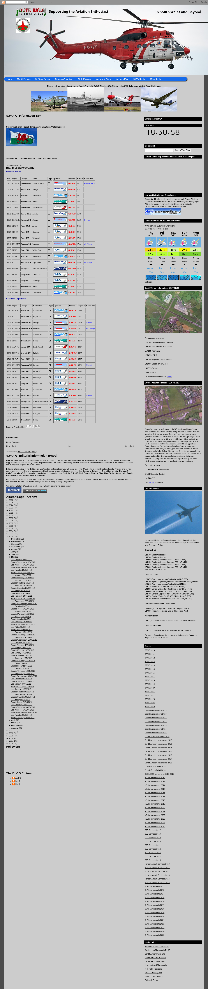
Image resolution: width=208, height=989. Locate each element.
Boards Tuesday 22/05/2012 (22, 609)
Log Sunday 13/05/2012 (21, 653)
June (13, 554)
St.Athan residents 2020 (154, 916)
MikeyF (20, 473)
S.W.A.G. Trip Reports (153, 976)
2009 (11, 736)
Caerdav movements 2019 (156, 710)
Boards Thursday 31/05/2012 (23, 562)
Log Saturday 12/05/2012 (21, 658)
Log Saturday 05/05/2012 (21, 694)
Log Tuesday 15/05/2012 (21, 642)
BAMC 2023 (150, 699)
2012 (11, 536)
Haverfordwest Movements (156, 965)
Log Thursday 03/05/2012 (21, 705)
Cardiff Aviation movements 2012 (158, 740)
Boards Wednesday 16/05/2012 (24, 640)
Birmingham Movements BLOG (157, 950)
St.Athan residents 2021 (154, 920)
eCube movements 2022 (155, 815)
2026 (11, 500)
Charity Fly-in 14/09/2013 (155, 770)
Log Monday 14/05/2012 (21, 648)
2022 (11, 510)
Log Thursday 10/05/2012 (21, 668)
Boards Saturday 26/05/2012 (23, 588)
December (15, 539)
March (14, 723)
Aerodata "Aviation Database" (157, 946)
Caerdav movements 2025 (156, 733)
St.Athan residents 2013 (154, 890)
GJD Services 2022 (153, 849)
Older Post (129, 446)
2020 (11, 516)
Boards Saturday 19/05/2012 (23, 624)
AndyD (9, 473)
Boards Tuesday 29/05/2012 (22, 573)
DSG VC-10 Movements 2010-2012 (159, 774)
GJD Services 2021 (153, 845)
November (15, 541)
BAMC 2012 (150, 658)
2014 (11, 531)
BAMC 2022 (150, 695)
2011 (11, 731)
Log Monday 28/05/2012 (21, 575)
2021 (11, 513)
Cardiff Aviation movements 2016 (158, 755)
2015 (11, 529)
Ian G (17, 781)
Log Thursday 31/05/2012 (21, 560)
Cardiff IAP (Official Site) (154, 961)
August (14, 549)
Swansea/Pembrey (64, 79)
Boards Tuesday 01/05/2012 (22, 718)
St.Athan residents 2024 (154, 931)
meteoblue (149, 282)
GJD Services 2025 (153, 860)
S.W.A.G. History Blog (153, 973)
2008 (11, 738)
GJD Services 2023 (153, 853)
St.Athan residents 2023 (154, 928)
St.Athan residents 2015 (154, 898)
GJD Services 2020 (153, 841)
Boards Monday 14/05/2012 (22, 650)
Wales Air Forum (151, 980)
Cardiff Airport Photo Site (155, 954)
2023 (11, 508)
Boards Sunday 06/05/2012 (22, 692)
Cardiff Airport (23, 79)
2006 (11, 744)
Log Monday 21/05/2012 (21, 611)
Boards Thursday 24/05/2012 (23, 598)
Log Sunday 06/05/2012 (21, 689)
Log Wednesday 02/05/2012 (22, 710)
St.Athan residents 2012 (154, 886)
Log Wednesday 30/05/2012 (22, 565)
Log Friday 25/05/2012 (20, 591)
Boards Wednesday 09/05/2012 (24, 676)
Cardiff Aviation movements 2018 (158, 763)
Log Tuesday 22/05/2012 (21, 606)
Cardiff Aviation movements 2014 (158, 748)
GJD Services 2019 (153, 838)
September (16, 547)
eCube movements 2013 (155, 781)
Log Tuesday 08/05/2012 (21, 679)
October (14, 544)
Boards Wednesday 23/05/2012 (24, 604)
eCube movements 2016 (155, 793)
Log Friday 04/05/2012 (20, 700)
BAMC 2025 (150, 706)
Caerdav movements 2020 (156, 714)
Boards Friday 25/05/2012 (21, 593)
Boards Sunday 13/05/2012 (22, 655)
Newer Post (11, 446)
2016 (11, 526)
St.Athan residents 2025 (154, 935)
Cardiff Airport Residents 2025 (157, 737)
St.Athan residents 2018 (154, 909)
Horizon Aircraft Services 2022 (157, 871)
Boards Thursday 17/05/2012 (23, 635)
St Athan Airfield (42, 79)
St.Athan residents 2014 (154, 894)
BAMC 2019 (150, 684)
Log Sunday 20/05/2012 (21, 617)
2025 (11, 503)
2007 (11, 741)
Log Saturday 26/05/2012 (21, 585)
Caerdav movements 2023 (156, 725)
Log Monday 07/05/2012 (21, 684)
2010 (11, 733)
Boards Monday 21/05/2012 (22, 614)
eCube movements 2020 (155, 808)
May (13, 557)
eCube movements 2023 (155, 819)
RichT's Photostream (153, 969)
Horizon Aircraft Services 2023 (157, 875)
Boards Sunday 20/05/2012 (22, 619)
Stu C (17, 784)
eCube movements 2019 (155, 804)
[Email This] (27, 426)
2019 (11, 518)
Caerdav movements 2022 (156, 722)
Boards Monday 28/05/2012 (22, 578)
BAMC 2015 (150, 669)
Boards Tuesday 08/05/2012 (22, 681)
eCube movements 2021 (155, 811)
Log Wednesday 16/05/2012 (22, 637)
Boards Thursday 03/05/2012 (23, 707)
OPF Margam (84, 79)
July (13, 552)
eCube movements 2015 (155, 789)
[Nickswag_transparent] (21, 146)
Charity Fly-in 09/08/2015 (155, 766)
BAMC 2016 (150, 673)
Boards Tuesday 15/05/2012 (22, 645)
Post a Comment (13, 442)
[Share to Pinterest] (38, 426)
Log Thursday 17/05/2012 (21, 632)
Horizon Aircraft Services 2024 (157, 879)
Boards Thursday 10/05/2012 (23, 671)
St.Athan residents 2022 (154, 924)
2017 (11, 523)
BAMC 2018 (150, 680)
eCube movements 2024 (155, 823)
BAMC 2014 (150, 665)
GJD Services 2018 (153, 834)
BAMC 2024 (150, 703)
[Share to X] (33, 426)
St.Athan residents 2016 (154, 901)
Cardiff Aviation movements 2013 (158, 744)
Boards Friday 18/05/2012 (21, 630)
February (15, 725)
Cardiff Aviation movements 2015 (158, 751)
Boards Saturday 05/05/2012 (23, 697)
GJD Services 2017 (153, 830)
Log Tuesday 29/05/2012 (21, 570)
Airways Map (122, 79)
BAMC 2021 (150, 691)
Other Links (155, 79)
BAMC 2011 (150, 654)
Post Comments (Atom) (27, 452)
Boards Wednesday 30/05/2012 (24, 567)
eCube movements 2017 (155, 796)
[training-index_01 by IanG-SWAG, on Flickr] (163, 215)
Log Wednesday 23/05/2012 (22, 601)
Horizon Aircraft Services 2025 (157, 883)
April (13, 720)
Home (9, 79)
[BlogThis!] (30, 426)
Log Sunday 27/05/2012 (21, 580)
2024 (11, 505)
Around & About (103, 79)
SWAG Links (139, 79)
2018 (11, 521)
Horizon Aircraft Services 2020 (157, 864)
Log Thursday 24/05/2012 (21, 596)
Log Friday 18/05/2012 (20, 627)
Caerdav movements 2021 (156, 718)
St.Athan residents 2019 (154, 913)
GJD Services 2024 (153, 856)
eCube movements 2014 (155, 785)
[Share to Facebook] (35, 426)
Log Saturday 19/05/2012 (21, 622)
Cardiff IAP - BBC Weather (155, 958)
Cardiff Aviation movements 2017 (158, 759)
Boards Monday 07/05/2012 (22, 686)
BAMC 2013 (150, 662)
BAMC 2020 (150, 688)
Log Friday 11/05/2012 (20, 663)
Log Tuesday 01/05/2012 (21, 715)
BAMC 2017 (150, 676)
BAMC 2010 (150, 650)
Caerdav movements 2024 (156, 729)
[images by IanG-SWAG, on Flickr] (13, 492)
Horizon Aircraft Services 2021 (157, 868)
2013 (11, 534)
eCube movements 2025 (155, 826)
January (14, 728)
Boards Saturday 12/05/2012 (23, 661)
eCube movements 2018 (155, 800)
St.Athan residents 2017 (154, 905)
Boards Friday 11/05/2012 (21, 666)
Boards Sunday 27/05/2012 (22, 583)
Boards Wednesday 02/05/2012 (24, 712)
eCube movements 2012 (155, 778)
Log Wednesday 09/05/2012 (22, 674)
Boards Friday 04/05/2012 (21, 702)
